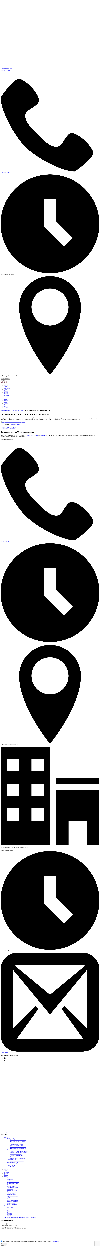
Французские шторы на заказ (18, 1148)
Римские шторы (11, 1193)
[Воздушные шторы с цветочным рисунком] (13, 422)
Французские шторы (12, 1200)
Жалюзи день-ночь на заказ (17, 1158)
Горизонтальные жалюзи (16, 1155)
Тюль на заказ (10, 1166)
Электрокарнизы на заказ (17, 1161)
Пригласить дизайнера (6, 439)
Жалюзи (9, 1184)
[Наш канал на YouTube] (5, 1058)
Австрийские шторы (12, 1177)
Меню (2, 380)
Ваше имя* (3, 1224)
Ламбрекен (10, 1189)
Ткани (5, 389)
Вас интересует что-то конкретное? (10, 1227)
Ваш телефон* (4, 1225)
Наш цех (6, 393)
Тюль (8, 1197)
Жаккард (9, 1213)
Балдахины (10, 1179)
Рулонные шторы (11, 1194)
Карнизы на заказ (11, 1159)
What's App (29, 435)
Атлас (8, 1210)
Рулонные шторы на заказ (17, 1145)
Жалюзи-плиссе (14, 1156)
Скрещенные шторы (12, 1196)
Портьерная (10, 1207)
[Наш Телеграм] (5, 1063)
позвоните (43, 435)
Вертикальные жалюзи (13, 1182)
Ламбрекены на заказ (12, 1162)
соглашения (55, 1241)
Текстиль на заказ (11, 1165)
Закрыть (3, 1245)
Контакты (6, 395)
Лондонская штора (12, 1190)
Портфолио (7, 388)
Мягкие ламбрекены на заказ (17, 1164)
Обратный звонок (5, 378)
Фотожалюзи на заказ (15, 1154)
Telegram (35, 435)
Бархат (8, 1211)
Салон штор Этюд (5, 410)
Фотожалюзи (10, 1199)
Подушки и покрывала (13, 1191)
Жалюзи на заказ (11, 1149)
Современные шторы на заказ (18, 1147)
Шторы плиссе (11, 1203)
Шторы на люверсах (12, 1201)
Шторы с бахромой (12, 1204)
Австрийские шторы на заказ (18, 1140)
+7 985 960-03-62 (5, 70)
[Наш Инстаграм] (5, 1060)
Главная (6, 385)
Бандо (8, 1180)
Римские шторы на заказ (16, 1144)
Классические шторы (17, 410)
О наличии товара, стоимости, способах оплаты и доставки (20, 1217)
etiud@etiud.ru (4, 1052)
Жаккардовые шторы (12, 1183)
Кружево (9, 1214)
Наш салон (7, 392)
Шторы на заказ (11, 1138)
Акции (5, 386)
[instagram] (2, 382)
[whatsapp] (4, 382)
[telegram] (6, 382)
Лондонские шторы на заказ (17, 1142)
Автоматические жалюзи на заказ (19, 1151)
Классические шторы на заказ (18, 1141)
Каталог (6, 391)
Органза (9, 1215)
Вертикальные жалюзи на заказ (18, 1152)
